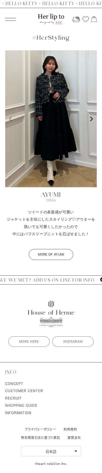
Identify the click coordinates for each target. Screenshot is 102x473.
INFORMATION (18, 412)
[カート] (94, 19)
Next (91, 119)
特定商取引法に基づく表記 (40, 437)
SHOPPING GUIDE (21, 405)
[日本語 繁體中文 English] (51, 451)
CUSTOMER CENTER (24, 390)
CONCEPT (14, 383)
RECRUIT (13, 398)
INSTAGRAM (72, 341)
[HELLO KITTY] (76, 19)
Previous (10, 119)
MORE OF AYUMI (51, 254)
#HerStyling (51, 38)
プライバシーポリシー (40, 429)
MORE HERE (29, 341)
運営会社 (74, 437)
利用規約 (70, 429)
